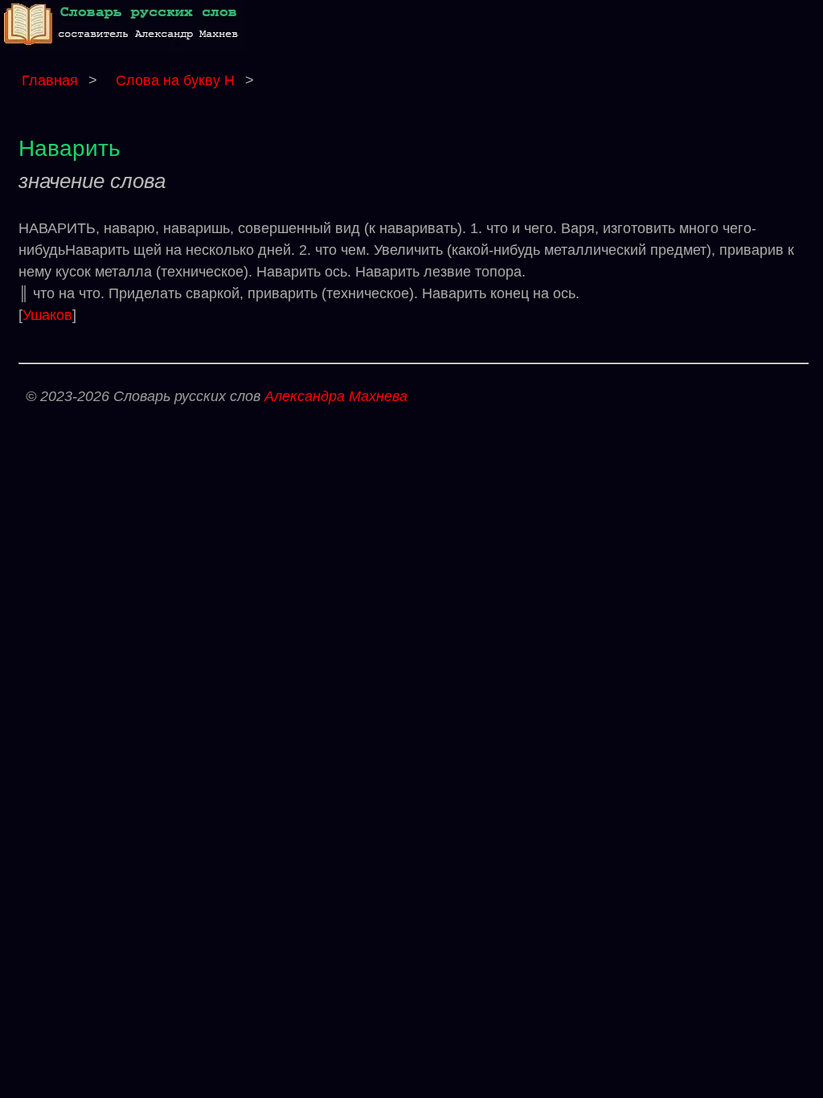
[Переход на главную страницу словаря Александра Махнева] (124, 47)
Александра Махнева (335, 396)
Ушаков (47, 315)
